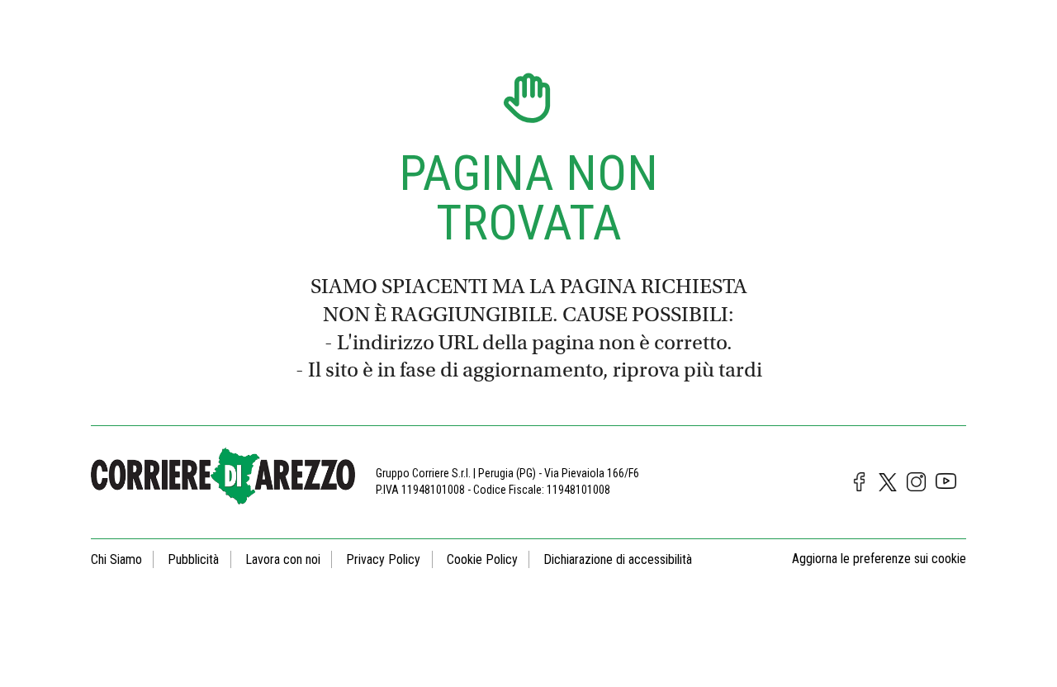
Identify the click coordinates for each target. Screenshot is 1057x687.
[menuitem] (122, 559)
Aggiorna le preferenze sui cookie (879, 558)
